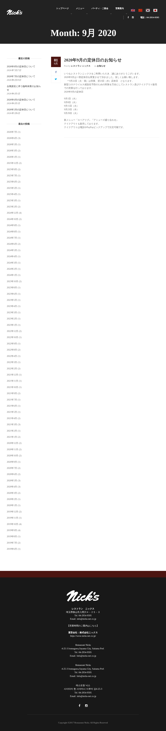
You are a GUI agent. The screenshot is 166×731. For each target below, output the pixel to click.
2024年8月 (12, 231)
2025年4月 (12, 194)
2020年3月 (12, 493)
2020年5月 (12, 480)
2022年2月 (12, 368)
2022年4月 (12, 356)
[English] (133, 10)
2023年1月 (12, 325)
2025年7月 (12, 175)
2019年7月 (12, 543)
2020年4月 (12, 486)
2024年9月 (12, 225)
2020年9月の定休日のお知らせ (93, 60)
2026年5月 (12, 144)
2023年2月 (12, 318)
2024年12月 (12, 213)
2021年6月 (12, 406)
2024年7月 (12, 238)
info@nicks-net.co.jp (86, 619)
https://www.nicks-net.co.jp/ (83, 636)
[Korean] (148, 10)
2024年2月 (12, 269)
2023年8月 (12, 287)
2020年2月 (12, 499)
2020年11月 (12, 449)
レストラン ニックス (80, 66)
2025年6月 (12, 182)
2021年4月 (12, 418)
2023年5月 (12, 300)
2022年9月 (12, 343)
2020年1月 (12, 505)
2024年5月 (12, 250)
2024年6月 (12, 244)
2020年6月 (12, 474)
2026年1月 (12, 157)
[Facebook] (56, 72)
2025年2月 (12, 206)
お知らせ (101, 66)
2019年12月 (12, 511)
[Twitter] (56, 79)
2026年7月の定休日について (21, 76)
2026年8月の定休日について (21, 66)
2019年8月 (12, 536)
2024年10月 (12, 219)
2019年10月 (12, 524)
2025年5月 (12, 188)
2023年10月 (12, 281)
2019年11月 (12, 518)
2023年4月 (12, 306)
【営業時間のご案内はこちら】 (83, 626)
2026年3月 (12, 150)
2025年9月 (12, 169)
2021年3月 (12, 424)
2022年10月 (12, 337)
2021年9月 (12, 393)
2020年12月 (12, 443)
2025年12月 (12, 163)
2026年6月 (12, 138)
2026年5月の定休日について (21, 109)
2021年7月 (12, 399)
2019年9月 (12, 530)
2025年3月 (12, 200)
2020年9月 (12, 462)
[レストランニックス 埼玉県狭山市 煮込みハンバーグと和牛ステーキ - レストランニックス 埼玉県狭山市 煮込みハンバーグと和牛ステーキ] (14, 12)
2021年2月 (12, 431)
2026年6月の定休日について (21, 100)
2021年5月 (12, 412)
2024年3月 (12, 263)
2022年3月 (12, 362)
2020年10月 (12, 455)
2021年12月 (12, 375)
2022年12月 (12, 331)
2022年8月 (12, 350)
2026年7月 (12, 132)
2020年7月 (12, 468)
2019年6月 (12, 549)
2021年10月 (12, 387)
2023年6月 (12, 294)
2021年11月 (12, 381)
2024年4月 (12, 256)
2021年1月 (12, 437)
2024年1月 (12, 275)
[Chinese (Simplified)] (140, 10)
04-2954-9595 (85, 615)
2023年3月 (12, 312)
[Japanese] (155, 10)
